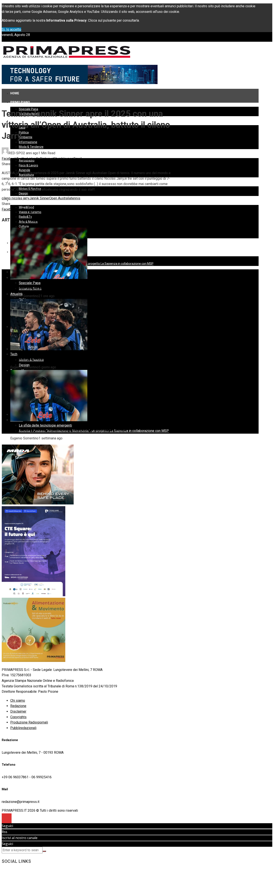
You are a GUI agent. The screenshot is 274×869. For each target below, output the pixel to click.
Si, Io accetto (11, 29)
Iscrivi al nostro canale (19, 837)
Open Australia (60, 198)
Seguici (7, 825)
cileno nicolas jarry (15, 198)
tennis (75, 198)
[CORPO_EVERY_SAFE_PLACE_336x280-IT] (38, 503)
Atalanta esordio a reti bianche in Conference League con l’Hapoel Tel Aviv (68, 429)
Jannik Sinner (39, 198)
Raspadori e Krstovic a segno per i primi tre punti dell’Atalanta (58, 358)
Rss (4, 831)
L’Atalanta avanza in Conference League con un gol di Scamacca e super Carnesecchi (77, 287)
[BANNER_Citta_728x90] (80, 83)
